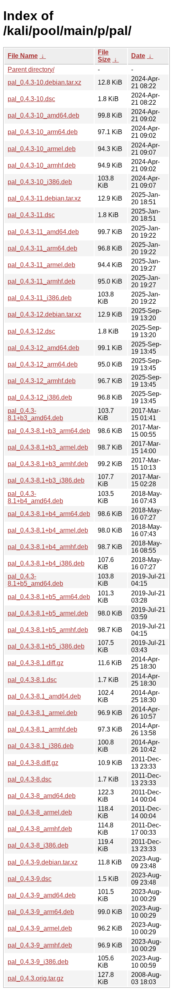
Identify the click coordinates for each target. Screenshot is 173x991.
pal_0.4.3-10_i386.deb (40, 181)
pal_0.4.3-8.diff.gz (33, 762)
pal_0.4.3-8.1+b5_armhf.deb (48, 629)
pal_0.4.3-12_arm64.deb (43, 364)
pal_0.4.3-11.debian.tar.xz (44, 198)
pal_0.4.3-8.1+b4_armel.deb (48, 530)
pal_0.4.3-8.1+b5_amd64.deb (35, 580)
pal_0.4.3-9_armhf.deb (40, 945)
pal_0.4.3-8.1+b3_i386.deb (46, 480)
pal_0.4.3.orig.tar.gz (36, 978)
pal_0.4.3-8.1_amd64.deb (44, 696)
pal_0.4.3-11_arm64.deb (42, 248)
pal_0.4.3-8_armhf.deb (40, 828)
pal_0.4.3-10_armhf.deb (42, 165)
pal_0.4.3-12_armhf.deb (42, 380)
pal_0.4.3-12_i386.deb (40, 397)
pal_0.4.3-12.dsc (31, 331)
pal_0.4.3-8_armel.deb (40, 812)
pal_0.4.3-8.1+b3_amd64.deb (35, 414)
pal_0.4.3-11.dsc (31, 214)
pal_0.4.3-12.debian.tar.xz (44, 314)
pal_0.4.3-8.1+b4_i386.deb (46, 563)
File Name (23, 55)
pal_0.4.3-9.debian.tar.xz (43, 862)
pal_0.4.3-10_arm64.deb (43, 132)
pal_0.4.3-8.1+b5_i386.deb (46, 646)
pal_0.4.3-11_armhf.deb (41, 281)
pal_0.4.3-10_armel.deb (42, 148)
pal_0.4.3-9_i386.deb (38, 961)
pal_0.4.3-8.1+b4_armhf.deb (48, 546)
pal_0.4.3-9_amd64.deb (42, 895)
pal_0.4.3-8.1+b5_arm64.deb (49, 596)
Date (138, 55)
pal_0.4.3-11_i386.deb (40, 297)
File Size (104, 56)
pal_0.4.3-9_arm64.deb (41, 911)
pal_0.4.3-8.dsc (29, 779)
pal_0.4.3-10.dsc (31, 98)
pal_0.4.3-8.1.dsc (32, 679)
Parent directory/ (31, 69)
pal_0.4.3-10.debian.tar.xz (44, 82)
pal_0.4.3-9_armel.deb (40, 928)
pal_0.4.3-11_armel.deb (41, 264)
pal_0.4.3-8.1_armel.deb (42, 712)
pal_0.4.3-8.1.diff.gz (36, 662)
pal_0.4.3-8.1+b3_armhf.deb (48, 463)
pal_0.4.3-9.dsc (29, 878)
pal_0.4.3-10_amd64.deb (43, 115)
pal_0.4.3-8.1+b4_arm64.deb (49, 513)
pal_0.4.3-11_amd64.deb (43, 231)
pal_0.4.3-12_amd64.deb (43, 347)
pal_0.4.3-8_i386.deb (38, 845)
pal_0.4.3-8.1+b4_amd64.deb (35, 497)
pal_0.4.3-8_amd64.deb (42, 795)
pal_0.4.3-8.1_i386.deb (41, 745)
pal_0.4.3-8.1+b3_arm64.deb (49, 430)
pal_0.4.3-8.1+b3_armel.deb (48, 447)
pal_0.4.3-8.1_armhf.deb (42, 729)
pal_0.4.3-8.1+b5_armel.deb (48, 613)
